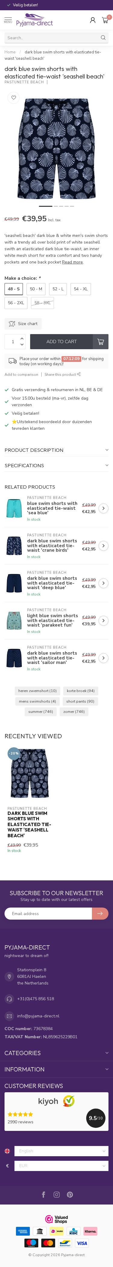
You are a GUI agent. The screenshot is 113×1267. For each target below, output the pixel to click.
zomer (74, 711)
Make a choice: (22, 278)
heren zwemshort (37, 690)
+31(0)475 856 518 (35, 999)
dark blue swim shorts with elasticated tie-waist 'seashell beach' (29, 824)
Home (10, 52)
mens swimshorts (37, 701)
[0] (105, 20)
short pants (80, 701)
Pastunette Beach (24, 82)
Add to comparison (21, 374)
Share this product (61, 374)
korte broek (81, 690)
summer (40, 711)
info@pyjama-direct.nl (38, 1016)
